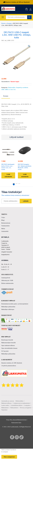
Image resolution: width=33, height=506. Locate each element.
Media (3, 228)
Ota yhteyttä (13, 420)
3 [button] (19, 184)
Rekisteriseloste (5, 223)
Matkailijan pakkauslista (8, 306)
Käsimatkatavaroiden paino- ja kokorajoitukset (14, 304)
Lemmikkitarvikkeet (16, 405)
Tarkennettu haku (16, 422)
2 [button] (16, 184)
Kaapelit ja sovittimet (22, 87)
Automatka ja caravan (7, 401)
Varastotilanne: (5, 81)
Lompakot (27, 405)
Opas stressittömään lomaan (9, 348)
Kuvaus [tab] (5, 96)
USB (2, 89)
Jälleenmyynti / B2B (7, 280)
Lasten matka (5, 405)
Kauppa (9, 23)
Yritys (3, 217)
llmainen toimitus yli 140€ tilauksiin (11, 363)
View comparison (9, 457)
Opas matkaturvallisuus (8, 345)
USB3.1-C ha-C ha (10, 89)
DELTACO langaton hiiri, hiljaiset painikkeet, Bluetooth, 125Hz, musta (25, 167)
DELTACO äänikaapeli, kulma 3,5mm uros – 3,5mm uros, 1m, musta (8, 167)
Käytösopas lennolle (7, 340)
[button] (8, 157)
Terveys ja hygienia (25, 407)
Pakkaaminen (14, 407)
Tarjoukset (4, 410)
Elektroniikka (11, 87)
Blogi (2, 220)
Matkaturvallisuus (6, 403)
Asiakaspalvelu (5, 277)
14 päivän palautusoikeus (8, 365)
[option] (16, 57)
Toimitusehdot (5, 225)
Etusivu (3, 23)
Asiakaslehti (4, 231)
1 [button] (14, 184)
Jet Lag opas (5, 351)
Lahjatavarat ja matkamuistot (21, 403)
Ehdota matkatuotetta (7, 283)
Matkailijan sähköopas (7, 309)
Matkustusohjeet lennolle (8, 342)
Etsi (29, 17)
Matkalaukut (5, 407)
